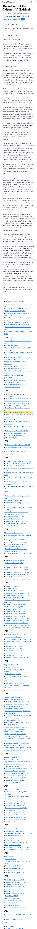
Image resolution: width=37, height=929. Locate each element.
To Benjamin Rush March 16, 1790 (15, 634)
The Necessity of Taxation (12, 359)
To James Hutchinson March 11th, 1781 (16, 308)
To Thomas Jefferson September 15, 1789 (17, 618)
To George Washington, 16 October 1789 (16, 623)
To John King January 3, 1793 (13, 764)
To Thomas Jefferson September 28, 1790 (17, 657)
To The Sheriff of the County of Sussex (16, 727)
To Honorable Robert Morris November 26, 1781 (19, 324)
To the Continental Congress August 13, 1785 (18, 461)
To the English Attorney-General (14, 708)
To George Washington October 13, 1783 (16, 431)
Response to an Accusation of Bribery (15, 361)
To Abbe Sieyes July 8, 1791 (13, 674)
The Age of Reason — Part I (13, 782)
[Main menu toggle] (32, 2)
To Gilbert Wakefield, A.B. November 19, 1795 (18, 847)
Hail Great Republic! (10, 419)
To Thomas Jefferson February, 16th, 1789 (17, 593)
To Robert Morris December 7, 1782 (15, 384)
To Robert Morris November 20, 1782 (15, 380)
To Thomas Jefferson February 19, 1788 (16, 560)
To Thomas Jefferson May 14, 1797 (15, 893)
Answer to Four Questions (12, 720)
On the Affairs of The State (12, 514)
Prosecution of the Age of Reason (13, 900)
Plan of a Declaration (11, 757)
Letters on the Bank (10, 859)
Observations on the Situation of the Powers (17, 762)
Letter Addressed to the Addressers (15, 729)
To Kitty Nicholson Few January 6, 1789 (16, 591)
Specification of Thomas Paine (12, 565)
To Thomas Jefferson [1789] (13, 586)
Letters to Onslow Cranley (12, 724)
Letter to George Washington (13, 866)
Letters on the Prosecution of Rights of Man (17, 722)
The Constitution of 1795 (12, 838)
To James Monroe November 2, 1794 (15, 819)
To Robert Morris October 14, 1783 (15, 433)
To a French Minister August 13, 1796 (15, 868)
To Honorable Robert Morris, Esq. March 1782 (18, 348)
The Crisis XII (8, 378)
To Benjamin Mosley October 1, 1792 (15, 734)
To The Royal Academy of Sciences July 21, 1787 (18, 542)
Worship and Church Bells (12, 898)
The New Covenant (10, 822)
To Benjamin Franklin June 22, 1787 (15, 540)
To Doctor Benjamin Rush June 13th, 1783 (17, 401)
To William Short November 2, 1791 (15, 683)
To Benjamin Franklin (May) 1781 (14, 301)
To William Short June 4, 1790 (13, 648)
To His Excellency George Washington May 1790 (18, 639)
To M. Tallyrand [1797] (11, 896)
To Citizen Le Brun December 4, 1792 (15, 750)
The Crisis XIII (9, 396)
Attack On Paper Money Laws (13, 519)
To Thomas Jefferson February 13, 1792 (16, 704)
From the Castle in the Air (12, 789)
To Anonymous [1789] (11, 588)
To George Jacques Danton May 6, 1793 (16, 773)
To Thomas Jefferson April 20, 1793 (15, 771)
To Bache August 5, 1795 (12, 840)
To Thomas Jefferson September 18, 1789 (17, 620)
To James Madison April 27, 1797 (14, 889)
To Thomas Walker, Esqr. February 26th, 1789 (18, 595)
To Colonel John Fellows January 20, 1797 (16, 882)
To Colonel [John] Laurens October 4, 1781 (17, 322)
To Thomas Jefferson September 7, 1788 (16, 567)
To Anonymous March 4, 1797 (13, 884)
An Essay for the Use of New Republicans (16, 736)
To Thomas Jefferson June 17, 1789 (15, 611)
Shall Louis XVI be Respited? (13, 766)
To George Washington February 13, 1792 (17, 701)
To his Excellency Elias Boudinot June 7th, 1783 (18, 398)
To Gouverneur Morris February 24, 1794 (16, 792)
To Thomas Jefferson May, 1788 (14, 563)
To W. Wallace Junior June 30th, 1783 (15, 405)
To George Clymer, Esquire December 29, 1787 (18, 553)
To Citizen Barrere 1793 (11, 759)
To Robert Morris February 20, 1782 (15, 345)
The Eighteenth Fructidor (12, 905)
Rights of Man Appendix (11, 665)
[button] (36, 2)
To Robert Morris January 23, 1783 (15, 394)
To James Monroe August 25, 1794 (15, 805)
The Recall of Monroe (11, 903)
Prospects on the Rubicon (12, 546)
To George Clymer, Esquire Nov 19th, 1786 (17, 521)
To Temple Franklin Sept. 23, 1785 (14, 466)
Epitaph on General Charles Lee (14, 375)
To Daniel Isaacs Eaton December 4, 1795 (17, 849)
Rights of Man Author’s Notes (13, 697)
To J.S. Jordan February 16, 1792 (14, 706)
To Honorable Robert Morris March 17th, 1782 (18, 357)
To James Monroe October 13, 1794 (15, 815)
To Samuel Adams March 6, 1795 (14, 831)
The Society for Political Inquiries (14, 533)
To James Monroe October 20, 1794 (15, 817)
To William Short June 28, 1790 (13, 655)
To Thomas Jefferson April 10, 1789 (15, 604)
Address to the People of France (14, 731)
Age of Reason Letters (11, 891)
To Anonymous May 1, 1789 (13, 609)
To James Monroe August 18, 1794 (15, 803)
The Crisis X (8, 350)
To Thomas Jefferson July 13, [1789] (15, 616)
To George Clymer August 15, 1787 (15, 544)
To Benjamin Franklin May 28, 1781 (15, 311)
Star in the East (9, 926)
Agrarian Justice (9, 856)
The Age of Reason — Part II (13, 845)
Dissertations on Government (13, 500)
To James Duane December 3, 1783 (15, 435)
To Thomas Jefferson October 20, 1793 (16, 780)
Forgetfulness (8, 794)
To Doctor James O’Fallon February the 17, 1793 (18, 768)
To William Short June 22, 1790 (13, 651)
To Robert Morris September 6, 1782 (15, 368)
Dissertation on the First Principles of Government (19, 833)
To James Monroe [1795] (12, 829)
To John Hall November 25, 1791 (14, 690)
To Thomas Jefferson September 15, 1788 (17, 572)
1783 (22, 19)
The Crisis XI (8, 364)
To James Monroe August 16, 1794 (15, 801)
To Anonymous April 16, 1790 (13, 637)
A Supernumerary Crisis (11, 366)
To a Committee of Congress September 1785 (18, 463)
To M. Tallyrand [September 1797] (14, 880)
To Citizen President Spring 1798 (14, 919)
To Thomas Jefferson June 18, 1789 (15, 614)
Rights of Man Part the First (13, 667)
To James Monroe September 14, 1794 (16, 808)
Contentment (9, 870)
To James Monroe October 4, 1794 (15, 812)
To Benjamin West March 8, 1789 (14, 597)
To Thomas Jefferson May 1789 (14, 607)
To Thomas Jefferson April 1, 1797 (14, 887)
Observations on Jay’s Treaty (13, 835)
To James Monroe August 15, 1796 (15, 873)
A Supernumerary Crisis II (12, 438)
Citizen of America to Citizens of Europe (16, 775)
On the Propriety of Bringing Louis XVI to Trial (18, 747)
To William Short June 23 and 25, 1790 (16, 653)
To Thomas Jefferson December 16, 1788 (16, 574)
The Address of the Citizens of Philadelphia (17, 412)
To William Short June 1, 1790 (13, 646)
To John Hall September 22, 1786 (14, 516)
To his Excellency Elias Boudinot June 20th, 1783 (18, 403)
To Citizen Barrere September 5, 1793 (15, 778)
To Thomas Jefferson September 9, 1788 (16, 570)
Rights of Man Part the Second (13, 699)
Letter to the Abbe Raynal (12, 382)
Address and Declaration (12, 681)
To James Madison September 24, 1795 (16, 842)
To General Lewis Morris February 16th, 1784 (17, 445)
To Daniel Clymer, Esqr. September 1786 (16, 512)
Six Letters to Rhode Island (12, 387)
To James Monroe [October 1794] (14, 810)
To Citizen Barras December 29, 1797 (15, 907)
